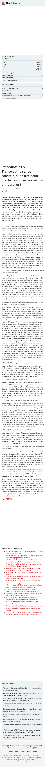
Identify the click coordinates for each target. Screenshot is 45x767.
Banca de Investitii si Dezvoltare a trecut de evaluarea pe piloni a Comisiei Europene (21, 720)
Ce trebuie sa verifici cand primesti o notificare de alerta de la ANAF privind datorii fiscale (22, 705)
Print (5, 191)
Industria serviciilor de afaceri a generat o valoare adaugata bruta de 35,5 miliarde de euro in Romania (22, 700)
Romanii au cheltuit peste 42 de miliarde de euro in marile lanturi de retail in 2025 (22, 689)
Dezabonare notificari (8, 757)
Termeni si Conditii (22, 762)
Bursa (22, 189)
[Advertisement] (22, 30)
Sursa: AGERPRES (8, 499)
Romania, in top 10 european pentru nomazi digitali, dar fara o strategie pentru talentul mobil (21, 694)
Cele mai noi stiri (13, 751)
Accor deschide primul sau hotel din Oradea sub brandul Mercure (21, 715)
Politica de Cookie (11, 759)
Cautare (34, 751)
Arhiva (28, 751)
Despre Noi (35, 755)
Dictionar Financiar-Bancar (10, 88)
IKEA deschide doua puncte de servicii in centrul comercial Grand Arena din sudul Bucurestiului (22, 736)
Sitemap (38, 757)
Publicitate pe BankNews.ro (25, 757)
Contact (27, 755)
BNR (35, 748)
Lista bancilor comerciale (9, 98)
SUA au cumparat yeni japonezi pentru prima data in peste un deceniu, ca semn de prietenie (22, 710)
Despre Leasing (6, 93)
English (22, 751)
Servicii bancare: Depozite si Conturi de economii (16, 95)
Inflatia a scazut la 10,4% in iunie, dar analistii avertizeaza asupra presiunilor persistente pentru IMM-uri (21, 731)
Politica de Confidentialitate (28, 759)
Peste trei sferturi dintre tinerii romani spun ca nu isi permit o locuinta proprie (22, 726)
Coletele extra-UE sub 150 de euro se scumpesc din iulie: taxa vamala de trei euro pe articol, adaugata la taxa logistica (24, 608)
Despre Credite (6, 91)
